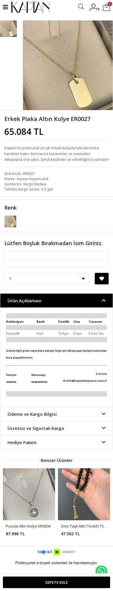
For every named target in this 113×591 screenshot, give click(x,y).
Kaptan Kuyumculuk (33, 178)
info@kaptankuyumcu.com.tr (86, 381)
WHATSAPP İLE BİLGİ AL (101, 571)
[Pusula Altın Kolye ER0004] (29, 494)
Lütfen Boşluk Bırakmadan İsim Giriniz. (53, 243)
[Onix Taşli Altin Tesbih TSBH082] (84, 494)
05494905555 (39, 382)
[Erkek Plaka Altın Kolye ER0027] (10, 220)
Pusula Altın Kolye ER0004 (28, 526)
